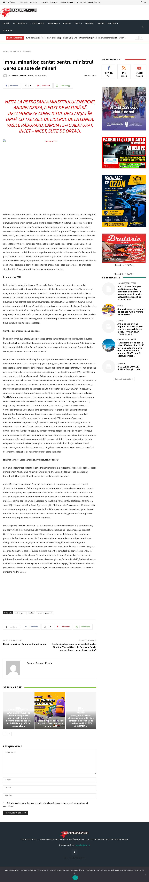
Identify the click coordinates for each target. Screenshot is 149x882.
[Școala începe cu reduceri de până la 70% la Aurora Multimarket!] (49, 710)
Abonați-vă (139, 66)
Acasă (5, 51)
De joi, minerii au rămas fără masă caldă (24, 644)
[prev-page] (5, 734)
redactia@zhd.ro (82, 845)
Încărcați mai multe (123, 379)
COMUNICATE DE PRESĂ (18, 709)
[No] (145, 874)
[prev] (137, 38)
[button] (143, 27)
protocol (48, 613)
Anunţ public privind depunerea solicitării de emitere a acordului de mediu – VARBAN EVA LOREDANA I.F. (81, 720)
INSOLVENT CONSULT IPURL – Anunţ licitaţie (128, 368)
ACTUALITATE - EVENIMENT (21, 51)
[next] (141, 38)
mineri (39, 613)
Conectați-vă (124, 66)
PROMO (49, 717)
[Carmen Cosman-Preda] (5, 76)
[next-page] (9, 734)
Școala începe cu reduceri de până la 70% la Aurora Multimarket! (50, 723)
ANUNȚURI (81, 712)
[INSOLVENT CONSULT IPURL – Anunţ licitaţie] (108, 366)
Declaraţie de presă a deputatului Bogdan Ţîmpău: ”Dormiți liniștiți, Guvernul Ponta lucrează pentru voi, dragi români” (74, 647)
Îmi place (109, 66)
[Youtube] (144, 2)
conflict (31, 613)
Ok (75, 877)
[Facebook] (141, 2)
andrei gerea (20, 613)
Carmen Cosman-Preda (22, 76)
